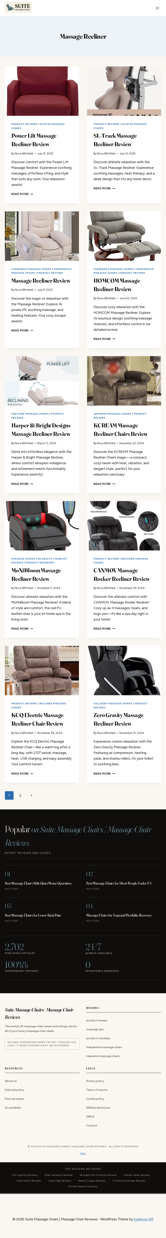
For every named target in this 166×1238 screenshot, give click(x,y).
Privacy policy (95, 1081)
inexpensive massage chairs (104, 1047)
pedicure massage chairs (30, 413)
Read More (22, 194)
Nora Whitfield (24, 153)
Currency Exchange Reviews (129, 1180)
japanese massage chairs (113, 413)
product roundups (40, 562)
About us (11, 1081)
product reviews (24, 124)
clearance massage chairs (31, 269)
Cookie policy (95, 1099)
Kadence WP (144, 1219)
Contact (91, 1125)
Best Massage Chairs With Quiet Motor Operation (38, 883)
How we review (14, 1099)
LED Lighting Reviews (24, 1175)
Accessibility (13, 1107)
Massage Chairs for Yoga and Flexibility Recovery (119, 915)
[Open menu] (157, 8)
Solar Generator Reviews (59, 1175)
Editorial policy (14, 1090)
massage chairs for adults (31, 558)
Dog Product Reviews (29, 1180)
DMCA (90, 1117)
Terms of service (96, 1090)
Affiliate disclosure (98, 1107)
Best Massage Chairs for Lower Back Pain (33, 915)
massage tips (95, 1029)
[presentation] (42, 91)
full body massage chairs (113, 703)
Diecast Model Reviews (137, 1175)
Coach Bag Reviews (59, 1180)
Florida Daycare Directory (83, 1186)
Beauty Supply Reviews (91, 1180)
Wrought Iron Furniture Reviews (98, 1175)
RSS (83, 1153)
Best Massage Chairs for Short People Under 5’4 (118, 883)
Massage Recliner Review (40, 280)
